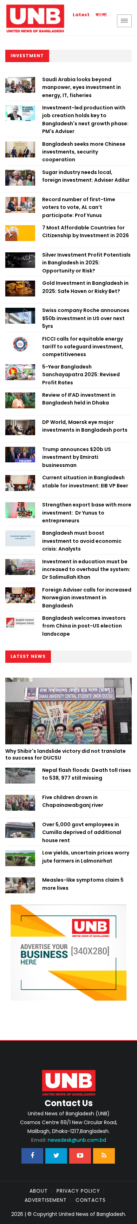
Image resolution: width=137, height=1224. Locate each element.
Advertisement (46, 1200)
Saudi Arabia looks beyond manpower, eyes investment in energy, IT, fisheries (81, 87)
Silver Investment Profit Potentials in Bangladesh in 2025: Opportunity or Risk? (86, 262)
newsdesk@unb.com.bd (68, 1140)
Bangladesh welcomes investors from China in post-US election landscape (84, 625)
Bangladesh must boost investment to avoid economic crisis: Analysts (82, 540)
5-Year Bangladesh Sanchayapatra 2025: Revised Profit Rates (81, 374)
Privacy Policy (78, 1190)
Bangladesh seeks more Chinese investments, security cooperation (83, 151)
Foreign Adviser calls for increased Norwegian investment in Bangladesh (86, 597)
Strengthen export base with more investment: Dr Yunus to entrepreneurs (86, 512)
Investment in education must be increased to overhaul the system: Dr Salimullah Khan (86, 569)
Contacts (91, 1200)
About (39, 1190)
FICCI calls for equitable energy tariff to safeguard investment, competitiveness (82, 346)
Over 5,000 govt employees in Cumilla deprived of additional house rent (81, 832)
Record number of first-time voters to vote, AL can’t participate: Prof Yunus (78, 207)
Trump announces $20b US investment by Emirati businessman (76, 457)
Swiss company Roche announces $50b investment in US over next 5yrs (85, 318)
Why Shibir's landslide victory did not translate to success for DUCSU (65, 755)
